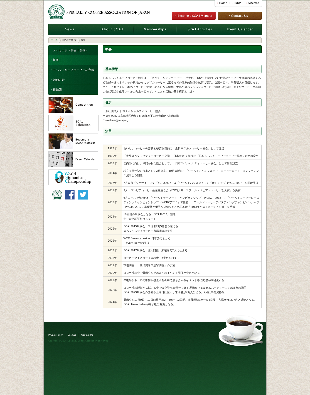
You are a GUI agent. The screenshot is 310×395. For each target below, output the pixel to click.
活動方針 (59, 80)
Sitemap (72, 335)
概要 (56, 60)
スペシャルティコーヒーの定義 (73, 70)
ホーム (54, 40)
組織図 (57, 89)
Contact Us (87, 335)
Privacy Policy (55, 335)
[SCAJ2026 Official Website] (73, 117)
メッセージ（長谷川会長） (70, 50)
